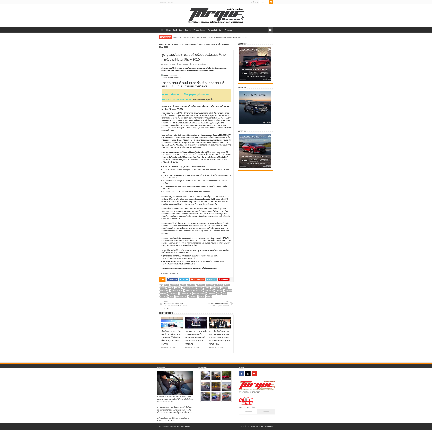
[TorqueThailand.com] (216, 15)
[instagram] (258, 2)
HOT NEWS (219, 285)
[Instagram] (248, 373)
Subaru (224, 288)
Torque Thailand (169, 64)
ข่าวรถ (204, 64)
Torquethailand (267, 426)
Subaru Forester (177, 290)
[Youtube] (255, 2)
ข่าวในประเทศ (193, 296)
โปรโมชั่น (209, 296)
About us (163, 2)
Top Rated (248, 411)
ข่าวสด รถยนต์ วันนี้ (181, 296)
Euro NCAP (201, 285)
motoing (170, 288)
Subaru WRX (209, 290)
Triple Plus (211, 293)
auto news (175, 285)
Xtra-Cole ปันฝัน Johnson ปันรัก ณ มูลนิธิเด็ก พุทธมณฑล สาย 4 (218, 304)
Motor (178, 288)
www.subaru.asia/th (171, 273)
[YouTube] (254, 373)
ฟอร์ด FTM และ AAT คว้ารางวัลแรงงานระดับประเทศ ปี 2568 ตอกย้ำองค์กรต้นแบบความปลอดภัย (196, 337)
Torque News (173, 44)
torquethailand (199, 293)
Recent (266, 411)
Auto (166, 285)
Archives (228, 30)
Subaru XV (219, 290)
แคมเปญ (201, 296)
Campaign (192, 285)
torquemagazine (185, 293)
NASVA (200, 288)
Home (162, 29)
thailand (229, 290)
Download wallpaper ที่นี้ (202, 99)
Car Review (177, 30)
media (163, 288)
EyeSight (210, 285)
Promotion (215, 288)
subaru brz (164, 290)
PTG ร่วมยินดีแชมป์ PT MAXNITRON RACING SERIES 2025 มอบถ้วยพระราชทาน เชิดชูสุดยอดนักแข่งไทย (220, 337)
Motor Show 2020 (189, 288)
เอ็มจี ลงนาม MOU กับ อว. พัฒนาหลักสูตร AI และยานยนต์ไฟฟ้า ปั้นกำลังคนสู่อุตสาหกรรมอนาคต (171, 337)
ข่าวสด (171, 296)
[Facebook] (253, 2)
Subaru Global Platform (194, 290)
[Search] (271, 2)
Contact (170, 2)
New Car (187, 30)
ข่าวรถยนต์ (164, 296)
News (168, 30)
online (207, 288)
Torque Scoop (199, 30)
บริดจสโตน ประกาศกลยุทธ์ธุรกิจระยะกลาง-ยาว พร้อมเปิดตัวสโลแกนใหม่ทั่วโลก (175, 305)
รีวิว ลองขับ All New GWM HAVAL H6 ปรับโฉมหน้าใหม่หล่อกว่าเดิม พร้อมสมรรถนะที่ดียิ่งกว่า (210, 38)
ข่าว (219, 293)
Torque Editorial (214, 30)
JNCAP (227, 285)
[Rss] (251, 2)
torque (163, 293)
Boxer (183, 285)
